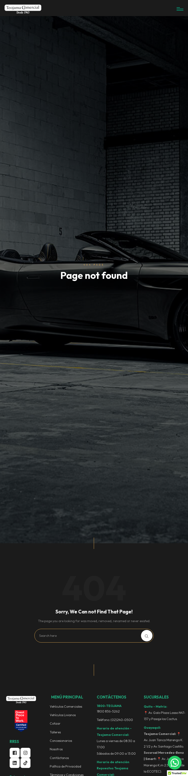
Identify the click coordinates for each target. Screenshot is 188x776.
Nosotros (56, 749)
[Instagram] (25, 753)
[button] (175, 763)
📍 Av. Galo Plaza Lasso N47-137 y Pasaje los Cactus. (164, 716)
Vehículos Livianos (63, 715)
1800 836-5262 (108, 711)
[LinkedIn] (15, 763)
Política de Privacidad (65, 766)
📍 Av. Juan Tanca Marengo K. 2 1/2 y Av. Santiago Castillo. (164, 740)
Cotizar (55, 723)
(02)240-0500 (122, 720)
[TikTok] (25, 763)
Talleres (55, 732)
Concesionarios (61, 741)
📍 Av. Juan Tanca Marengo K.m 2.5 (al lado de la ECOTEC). (164, 762)
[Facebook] (15, 753)
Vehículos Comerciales (66, 706)
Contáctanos (59, 758)
